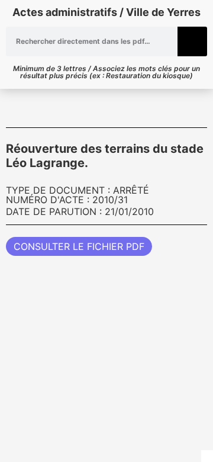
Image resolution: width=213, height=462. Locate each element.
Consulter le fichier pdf (79, 246)
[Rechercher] (192, 41)
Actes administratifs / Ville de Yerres (106, 12)
